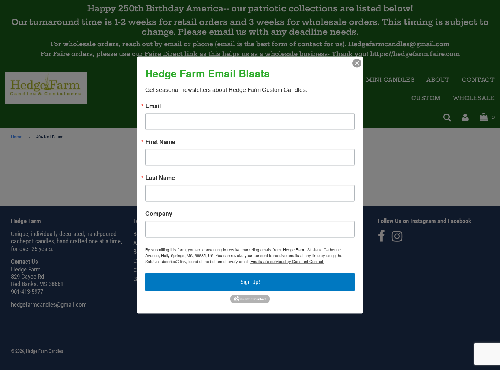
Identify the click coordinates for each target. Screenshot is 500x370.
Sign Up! (250, 281)
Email (153, 106)
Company (158, 214)
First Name (160, 142)
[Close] (356, 63)
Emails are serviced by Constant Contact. (287, 261)
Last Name (160, 178)
